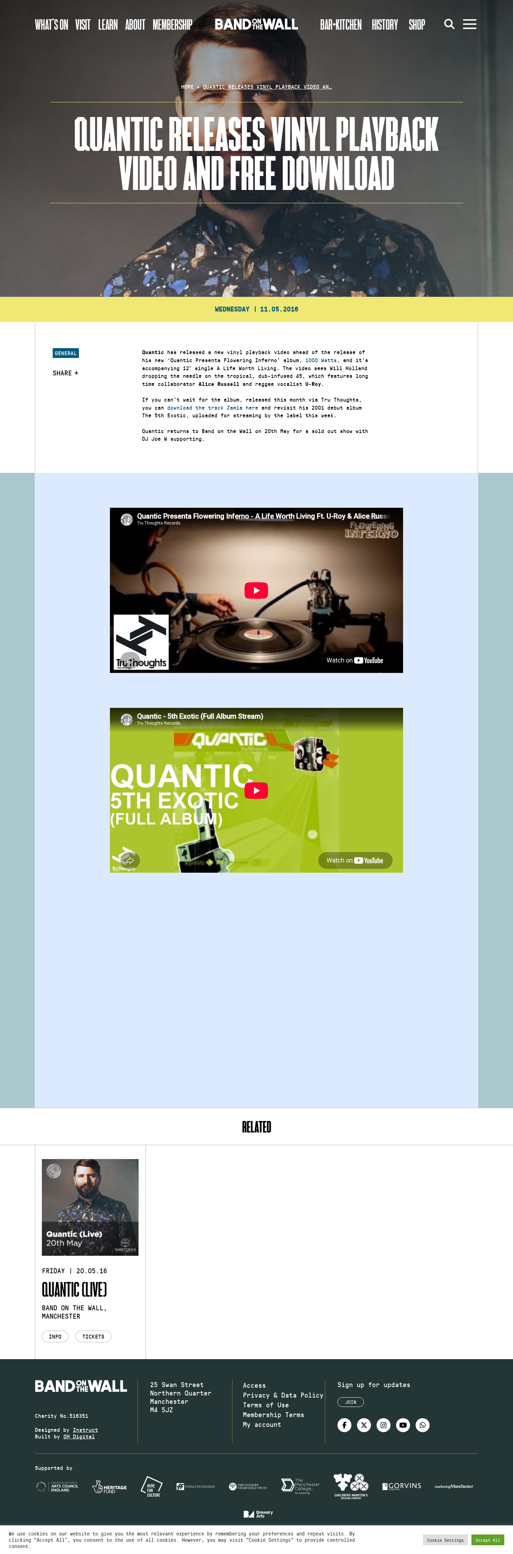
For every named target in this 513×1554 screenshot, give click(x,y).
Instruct (85, 1429)
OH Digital (79, 1436)
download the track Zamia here (212, 407)
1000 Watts (321, 360)
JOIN (350, 1402)
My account (262, 1424)
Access (254, 1385)
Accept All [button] (488, 1540)
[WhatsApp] (423, 1425)
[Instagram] (384, 1425)
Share (62, 372)
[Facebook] (344, 1425)
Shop (417, 24)
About (135, 24)
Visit (83, 24)
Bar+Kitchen (341, 24)
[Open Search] (449, 24)
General (66, 353)
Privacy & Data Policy (283, 1394)
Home (187, 86)
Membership (173, 24)
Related (256, 1126)
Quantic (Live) (74, 1288)
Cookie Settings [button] (445, 1540)
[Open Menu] (469, 24)
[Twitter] (364, 1425)
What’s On (51, 24)
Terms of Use (266, 1404)
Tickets (93, 1336)
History (385, 24)
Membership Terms (273, 1414)
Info (55, 1336)
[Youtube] (403, 1425)
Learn (108, 24)
